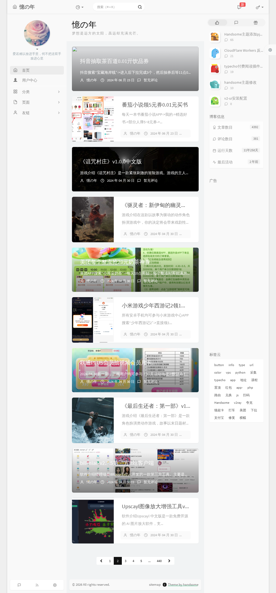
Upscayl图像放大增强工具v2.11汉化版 (166, 506)
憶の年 (92, 80)
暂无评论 (151, 80)
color (217, 372)
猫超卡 (219, 410)
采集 (253, 372)
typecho (220, 380)
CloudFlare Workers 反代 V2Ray (249, 50)
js (237, 395)
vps (228, 372)
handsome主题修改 (240, 82)
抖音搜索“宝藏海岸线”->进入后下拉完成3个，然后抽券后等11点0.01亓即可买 (144, 72)
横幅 (243, 418)
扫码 (246, 395)
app (233, 380)
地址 (243, 380)
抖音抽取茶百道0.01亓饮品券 (114, 61)
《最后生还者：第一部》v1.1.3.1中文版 (168, 405)
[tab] (217, 22)
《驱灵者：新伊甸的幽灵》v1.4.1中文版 (169, 205)
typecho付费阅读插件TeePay (248, 66)
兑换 (228, 395)
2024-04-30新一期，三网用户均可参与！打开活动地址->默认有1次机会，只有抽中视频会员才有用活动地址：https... (176, 373)
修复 (232, 418)
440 (159, 561)
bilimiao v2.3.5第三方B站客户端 (117, 462)
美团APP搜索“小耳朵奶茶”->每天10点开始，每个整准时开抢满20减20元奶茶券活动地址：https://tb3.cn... (166, 273)
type (242, 365)
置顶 (217, 387)
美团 (243, 410)
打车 (232, 410)
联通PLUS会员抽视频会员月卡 (116, 362)
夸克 (249, 403)
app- (239, 387)
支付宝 (219, 418)
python (240, 372)
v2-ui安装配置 (235, 98)
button (219, 365)
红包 (228, 387)
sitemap (155, 584)
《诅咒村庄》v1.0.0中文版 (111, 161)
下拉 (254, 410)
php (250, 387)
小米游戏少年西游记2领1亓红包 (159, 305)
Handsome (221, 403)
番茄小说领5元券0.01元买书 (155, 104)
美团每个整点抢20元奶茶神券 (115, 261)
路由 (217, 395)
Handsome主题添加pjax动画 (247, 34)
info (231, 365)
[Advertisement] (236, 266)
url (251, 365)
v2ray (238, 403)
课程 (254, 380)
